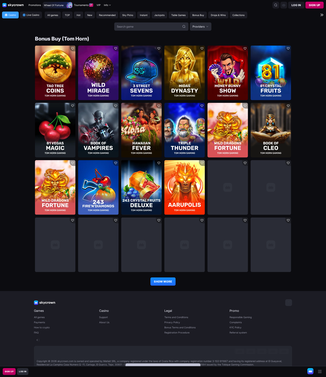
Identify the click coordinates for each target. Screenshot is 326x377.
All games (39, 317)
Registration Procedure (176, 332)
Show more (163, 281)
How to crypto (42, 327)
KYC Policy (235, 327)
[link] (239, 351)
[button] (200, 26)
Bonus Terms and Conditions (180, 327)
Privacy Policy (172, 322)
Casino (12, 14)
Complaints (236, 322)
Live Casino (32, 14)
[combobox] (107, 5)
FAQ (36, 332)
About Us (104, 322)
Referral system (238, 332)
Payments (39, 322)
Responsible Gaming (241, 317)
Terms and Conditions (176, 317)
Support (103, 317)
